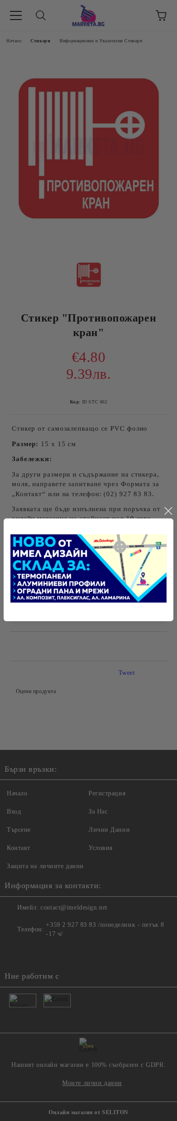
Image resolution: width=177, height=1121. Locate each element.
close (167, 511)
